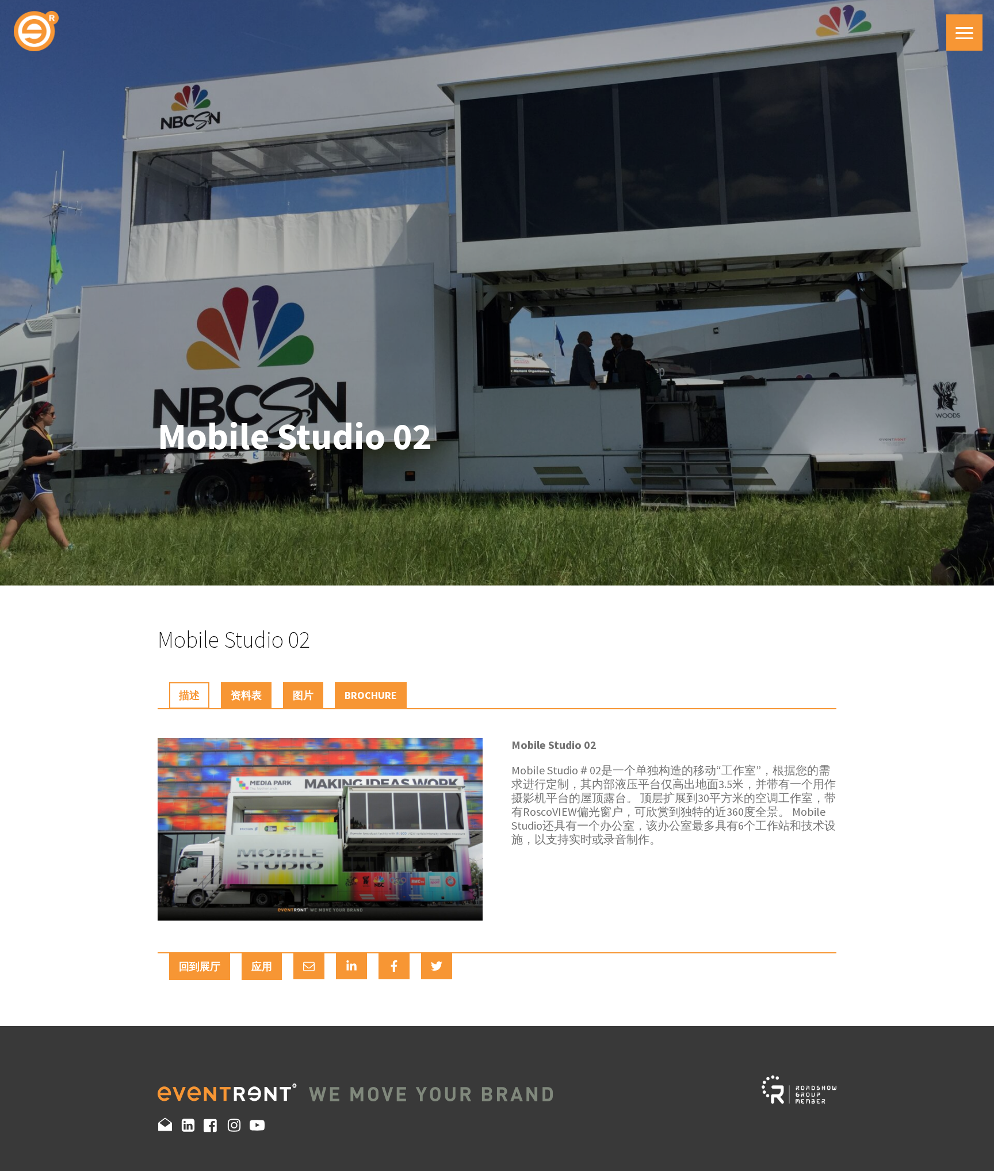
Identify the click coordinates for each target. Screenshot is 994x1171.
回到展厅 (199, 966)
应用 (261, 966)
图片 (303, 695)
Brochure (371, 695)
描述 (189, 695)
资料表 (246, 695)
